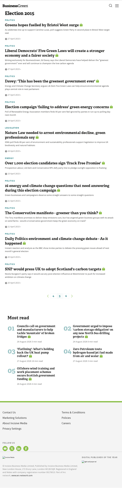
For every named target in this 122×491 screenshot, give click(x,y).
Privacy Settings (12, 429)
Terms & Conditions (73, 412)
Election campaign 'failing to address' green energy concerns (57, 107)
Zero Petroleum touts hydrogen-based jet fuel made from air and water (93, 352)
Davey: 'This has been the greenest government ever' (50, 81)
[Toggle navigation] (115, 5)
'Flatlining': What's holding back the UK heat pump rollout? (35, 352)
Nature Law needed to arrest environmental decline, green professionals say (55, 135)
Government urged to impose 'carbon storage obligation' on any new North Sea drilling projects (93, 331)
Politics (10, 20)
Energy (9, 158)
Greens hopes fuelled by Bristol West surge (42, 25)
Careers (66, 423)
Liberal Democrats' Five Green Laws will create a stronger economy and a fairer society (55, 53)
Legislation (12, 127)
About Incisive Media (15, 423)
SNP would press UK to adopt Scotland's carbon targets (53, 269)
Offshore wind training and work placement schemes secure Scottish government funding (36, 374)
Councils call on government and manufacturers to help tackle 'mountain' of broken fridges (36, 331)
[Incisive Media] (8, 457)
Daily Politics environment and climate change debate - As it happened (56, 241)
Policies (66, 418)
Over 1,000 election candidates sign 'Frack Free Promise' (53, 163)
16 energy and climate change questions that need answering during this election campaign (57, 188)
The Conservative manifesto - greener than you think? (51, 213)
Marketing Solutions (15, 418)
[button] (110, 5)
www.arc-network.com (22, 475)
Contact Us (9, 412)
